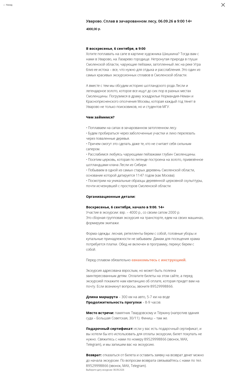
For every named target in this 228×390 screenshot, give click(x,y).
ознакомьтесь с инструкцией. (159, 259)
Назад (9, 4)
